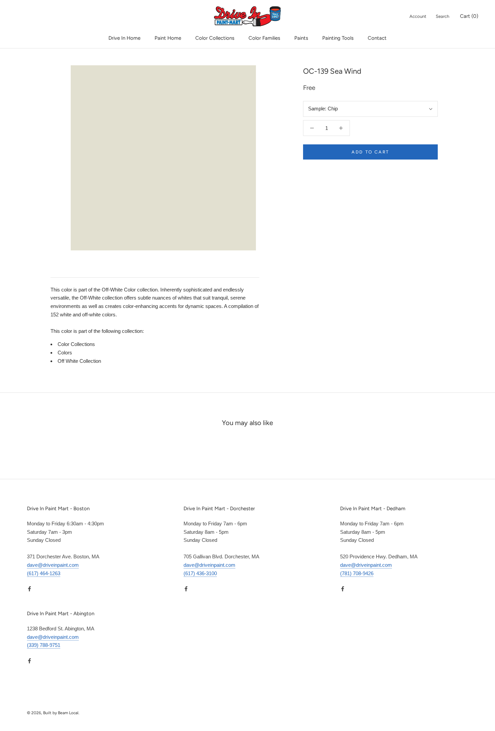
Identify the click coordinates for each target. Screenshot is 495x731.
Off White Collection (79, 361)
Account (417, 16)
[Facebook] (29, 588)
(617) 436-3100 (200, 573)
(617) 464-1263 (43, 573)
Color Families (264, 38)
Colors (65, 352)
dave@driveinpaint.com (53, 565)
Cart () (469, 16)
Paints (301, 38)
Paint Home (168, 38)
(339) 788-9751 (43, 645)
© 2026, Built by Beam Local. (53, 712)
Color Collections (214, 38)
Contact (377, 38)
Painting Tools (338, 38)
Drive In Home (124, 38)
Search (442, 16)
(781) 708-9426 (356, 573)
